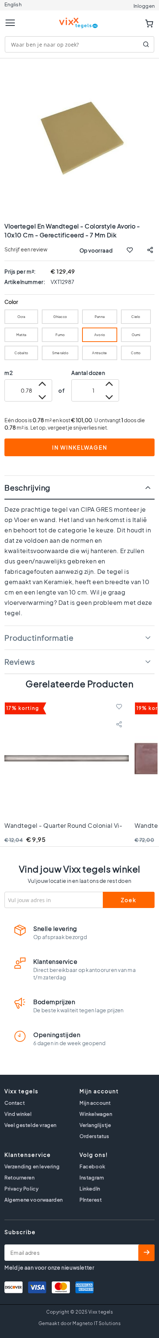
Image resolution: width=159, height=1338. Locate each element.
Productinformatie (39, 637)
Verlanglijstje (95, 1125)
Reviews (19, 661)
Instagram (92, 1178)
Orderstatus (94, 1136)
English (12, 4)
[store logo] (79, 19)
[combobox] (79, 44)
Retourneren (19, 1178)
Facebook (92, 1166)
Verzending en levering (32, 1166)
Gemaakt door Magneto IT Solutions (79, 1323)
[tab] (79, 487)
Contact (14, 1103)
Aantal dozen (88, 372)
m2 (8, 372)
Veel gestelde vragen (30, 1125)
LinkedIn (90, 1189)
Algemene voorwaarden (33, 1200)
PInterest (91, 1200)
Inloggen (144, 6)
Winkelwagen (96, 1114)
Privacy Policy (21, 1189)
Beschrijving (27, 487)
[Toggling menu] (10, 23)
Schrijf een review (25, 249)
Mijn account (95, 1103)
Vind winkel (18, 1114)
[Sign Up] (146, 1252)
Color (11, 302)
